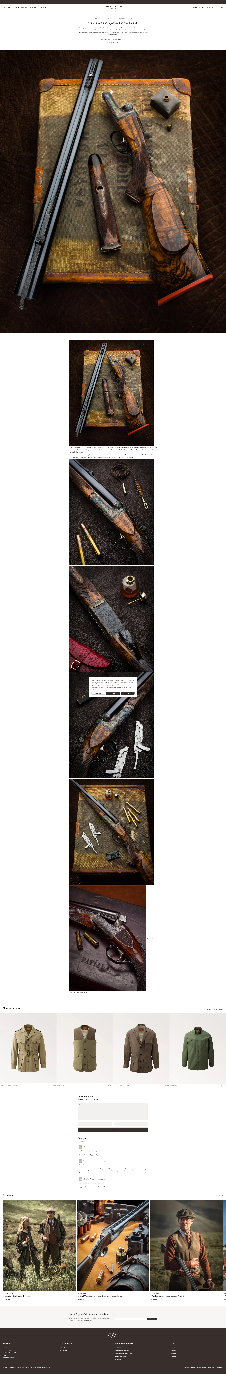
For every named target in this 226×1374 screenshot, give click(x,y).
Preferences (98, 693)
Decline (113, 693)
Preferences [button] (94, 689)
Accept (128, 693)
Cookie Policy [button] (101, 687)
